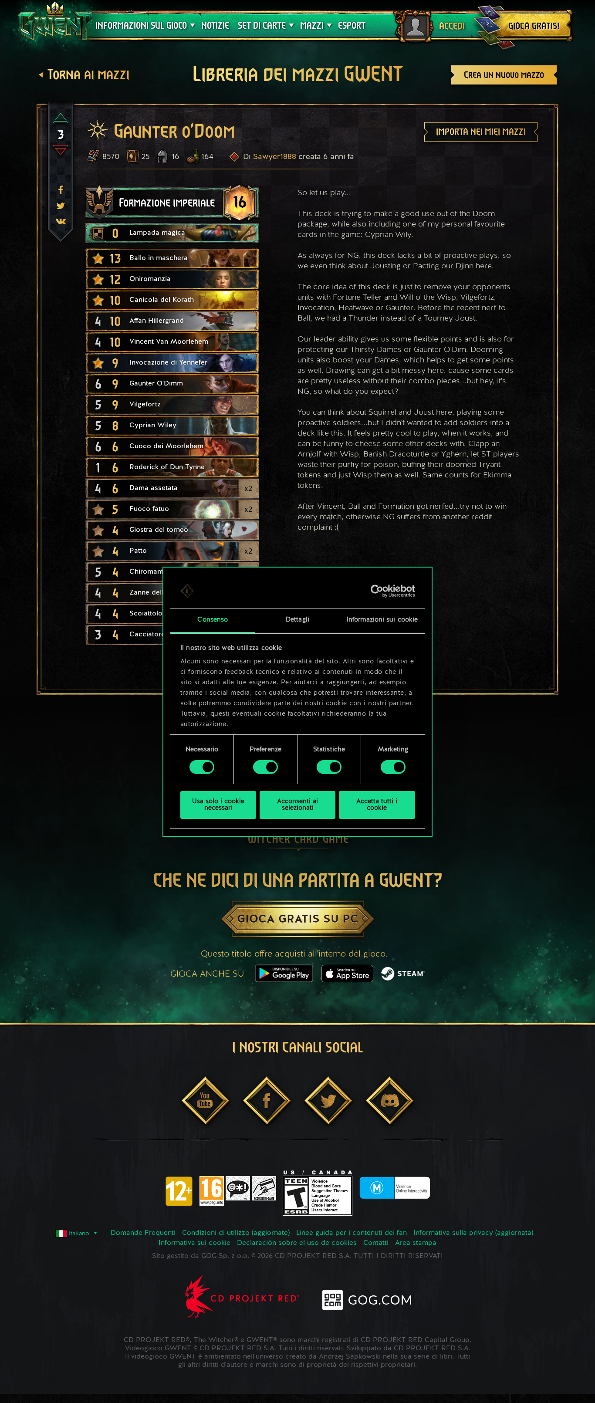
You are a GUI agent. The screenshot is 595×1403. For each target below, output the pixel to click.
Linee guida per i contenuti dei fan (351, 1233)
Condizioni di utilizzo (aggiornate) (236, 1233)
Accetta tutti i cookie (376, 804)
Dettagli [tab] (297, 619)
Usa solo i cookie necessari (218, 804)
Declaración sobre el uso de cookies (297, 1243)
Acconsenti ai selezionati (297, 804)
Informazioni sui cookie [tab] (382, 619)
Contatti (376, 1243)
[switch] (265, 767)
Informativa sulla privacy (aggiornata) (473, 1233)
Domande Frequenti (143, 1233)
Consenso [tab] (212, 619)
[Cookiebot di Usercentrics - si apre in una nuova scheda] (377, 591)
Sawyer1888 (274, 157)
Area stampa (415, 1243)
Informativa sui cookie (194, 1243)
